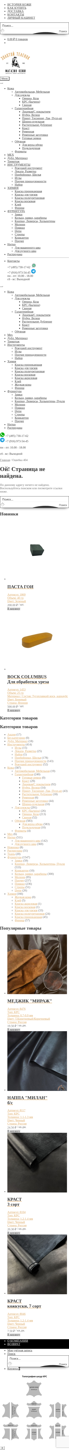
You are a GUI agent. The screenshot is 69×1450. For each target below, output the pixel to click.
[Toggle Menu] (1, 83)
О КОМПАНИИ (17, 1340)
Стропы (20, 234)
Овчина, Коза (30, 98)
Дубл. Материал (17, 158)
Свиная (26, 105)
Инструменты (16, 344)
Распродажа (14, 254)
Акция (11, 734)
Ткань (11, 854)
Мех (10, 334)
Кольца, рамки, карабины (31, 217)
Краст (25, 128)
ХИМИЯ (13, 187)
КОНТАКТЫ (15, 14)
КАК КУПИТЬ (16, 7)
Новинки (13, 847)
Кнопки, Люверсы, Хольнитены (35, 221)
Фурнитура (14, 391)
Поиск (11, 1353)
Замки (18, 214)
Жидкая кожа (23, 384)
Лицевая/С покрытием (36, 111)
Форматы (20, 151)
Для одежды (22, 95)
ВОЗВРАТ (13, 1344)
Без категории (16, 737)
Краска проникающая (28, 191)
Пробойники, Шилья (28, 174)
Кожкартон (22, 237)
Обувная (20, 141)
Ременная (28, 131)
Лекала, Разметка (25, 171)
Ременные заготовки (35, 134)
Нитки (11, 244)
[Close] (1, 286)
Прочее (19, 241)
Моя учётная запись (19, 1350)
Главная (5, 460)
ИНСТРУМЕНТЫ (18, 164)
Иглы (18, 178)
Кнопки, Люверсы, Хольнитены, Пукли (40, 401)
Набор (19, 184)
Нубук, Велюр (31, 115)
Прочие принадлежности (30, 181)
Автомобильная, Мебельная (32, 91)
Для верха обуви (32, 144)
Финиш (19, 207)
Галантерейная (24, 108)
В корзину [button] (13, 608)
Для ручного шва (25, 251)
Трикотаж (13, 161)
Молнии (20, 224)
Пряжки (20, 227)
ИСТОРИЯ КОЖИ (19, 4)
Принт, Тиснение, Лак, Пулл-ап (42, 118)
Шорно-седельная (33, 121)
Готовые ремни (31, 138)
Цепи (18, 231)
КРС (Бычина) (31, 101)
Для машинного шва (27, 247)
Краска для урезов (26, 194)
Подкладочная (31, 148)
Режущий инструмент (28, 168)
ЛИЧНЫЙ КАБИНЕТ (21, 17)
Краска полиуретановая (30, 197)
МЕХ (10, 154)
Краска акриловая (26, 378)
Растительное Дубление (37, 124)
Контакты (13, 260)
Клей (18, 204)
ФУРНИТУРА (16, 211)
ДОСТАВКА (15, 11)
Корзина (13, 1368)
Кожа (10, 88)
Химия (11, 361)
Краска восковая (25, 201)
